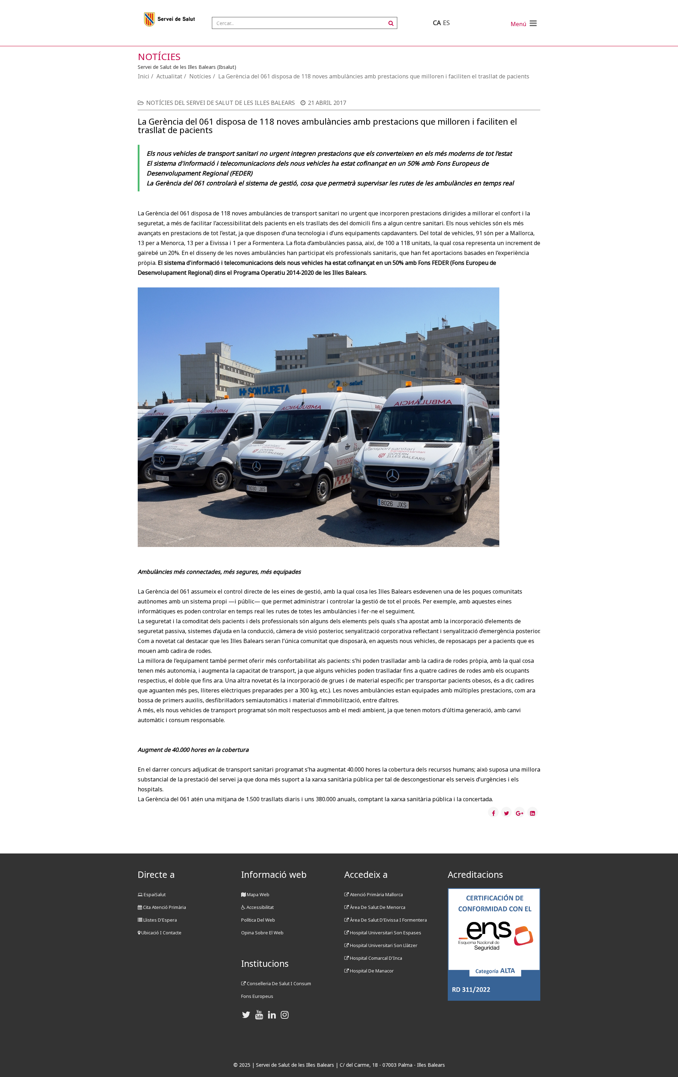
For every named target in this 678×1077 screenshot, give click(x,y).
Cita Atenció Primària (164, 907)
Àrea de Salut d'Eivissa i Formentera (388, 920)
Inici (143, 76)
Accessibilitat (259, 907)
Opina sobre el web (262, 932)
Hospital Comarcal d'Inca (375, 958)
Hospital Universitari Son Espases (385, 932)
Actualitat (169, 76)
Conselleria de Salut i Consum (278, 983)
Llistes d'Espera (159, 920)
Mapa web (257, 894)
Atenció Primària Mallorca (376, 894)
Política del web (258, 920)
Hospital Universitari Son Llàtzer (383, 945)
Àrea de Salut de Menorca (377, 907)
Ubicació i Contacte (161, 932)
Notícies (200, 76)
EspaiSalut (154, 894)
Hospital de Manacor (371, 971)
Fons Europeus (257, 996)
